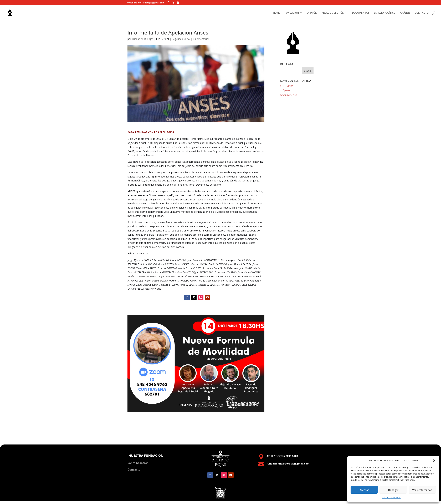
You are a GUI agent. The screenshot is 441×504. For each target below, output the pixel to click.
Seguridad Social (181, 39)
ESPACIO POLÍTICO (385, 13)
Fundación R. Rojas (142, 39)
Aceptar (364, 490)
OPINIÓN (312, 13)
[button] (434, 460)
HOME (276, 13)
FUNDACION (292, 13)
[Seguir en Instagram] (200, 297)
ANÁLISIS (405, 13)
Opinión (287, 90)
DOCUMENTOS (361, 13)
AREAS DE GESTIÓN (333, 13)
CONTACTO (422, 13)
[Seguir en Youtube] (207, 297)
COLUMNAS (287, 86)
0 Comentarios (201, 39)
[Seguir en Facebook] (187, 297)
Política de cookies (391, 497)
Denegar (393, 490)
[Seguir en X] (194, 297)
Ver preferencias (422, 490)
